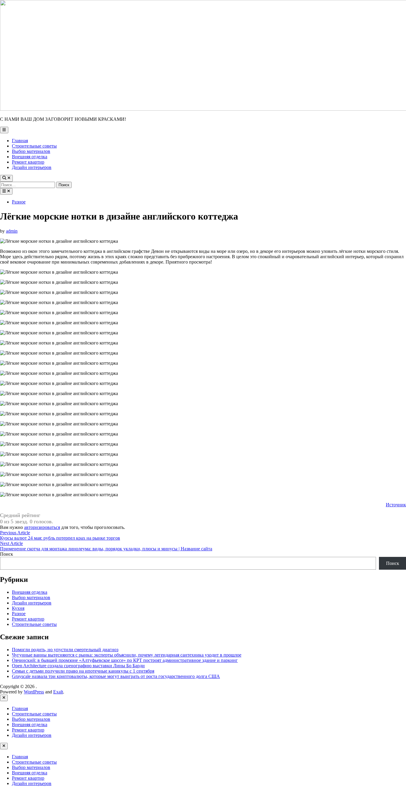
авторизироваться (42, 527)
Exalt (58, 691)
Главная (20, 140)
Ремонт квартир (28, 162)
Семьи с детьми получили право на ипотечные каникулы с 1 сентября (83, 670)
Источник (396, 504)
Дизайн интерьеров (31, 167)
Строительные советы (34, 145)
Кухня (18, 608)
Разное (19, 201)
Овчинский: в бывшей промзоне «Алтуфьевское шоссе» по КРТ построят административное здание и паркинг (125, 660)
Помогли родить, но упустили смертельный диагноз (65, 649)
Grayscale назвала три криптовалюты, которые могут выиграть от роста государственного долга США (116, 676)
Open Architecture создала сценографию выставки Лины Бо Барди (78, 665)
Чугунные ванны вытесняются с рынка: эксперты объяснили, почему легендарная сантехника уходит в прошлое (126, 654)
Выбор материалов (31, 151)
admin (12, 231)
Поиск (6, 554)
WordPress (34, 691)
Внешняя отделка (29, 156)
